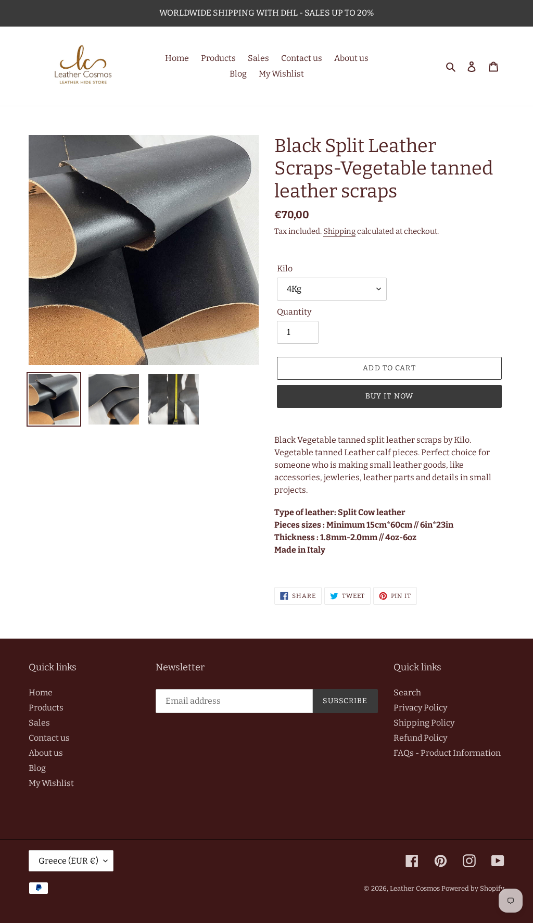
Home (41, 692)
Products (46, 708)
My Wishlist (51, 783)
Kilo (285, 268)
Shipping (339, 231)
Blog (37, 768)
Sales (39, 723)
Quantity (294, 312)
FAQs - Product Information (447, 753)
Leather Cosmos (415, 888)
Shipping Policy (424, 723)
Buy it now (389, 396)
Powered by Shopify (472, 888)
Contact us (49, 738)
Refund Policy (420, 738)
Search (407, 692)
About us (46, 753)
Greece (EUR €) (68, 861)
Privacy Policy (420, 708)
